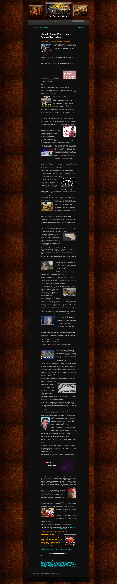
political (48, 564)
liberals (55, 563)
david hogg (72, 562)
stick (52, 565)
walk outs (71, 566)
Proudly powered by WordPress (58, 579)
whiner (74, 566)
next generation (72, 563)
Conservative (58, 557)
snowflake (49, 565)
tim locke (50, 566)
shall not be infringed (72, 564)
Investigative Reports (56, 21)
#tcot (63, 560)
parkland (45, 564)
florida (44, 563)
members (60, 563)
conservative (44, 562)
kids (50, 563)
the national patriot (67, 565)
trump (58, 566)
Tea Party (48, 560)
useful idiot (65, 566)
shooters (42, 565)
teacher (62, 565)
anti (52, 561)
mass (58, 563)
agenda (42, 561)
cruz (69, 562)
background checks (59, 561)
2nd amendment (67, 560)
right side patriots (63, 564)
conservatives (49, 562)
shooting (45, 565)
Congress (50, 557)
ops (43, 564)
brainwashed (68, 561)
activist (72, 560)
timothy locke (54, 566)
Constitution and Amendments (66, 557)
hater (48, 563)
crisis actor (66, 562)
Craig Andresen (45, 27)
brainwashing (73, 561)
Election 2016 (46, 558)
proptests (58, 564)
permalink (54, 567)
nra (41, 564)
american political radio (48, 561)
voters (68, 566)
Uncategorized (55, 560)
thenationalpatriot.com (45, 566)
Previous (79, 27)
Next (83, 27)
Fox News (36, 572)
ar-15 (55, 561)
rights (67, 564)
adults (74, 560)
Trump (52, 560)
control (54, 562)
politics (51, 564)
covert (56, 562)
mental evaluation (66, 563)
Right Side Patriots (36, 23)
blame (64, 561)
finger (42, 563)
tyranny (61, 566)
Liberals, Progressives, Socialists (64, 558)
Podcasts (64, 21)
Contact (49, 21)
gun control (56, 558)
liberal (52, 563)
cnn (41, 562)
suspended (55, 565)
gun (46, 563)
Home (34, 21)
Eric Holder (51, 558)
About (38, 21)
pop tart (54, 564)
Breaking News (43, 21)
